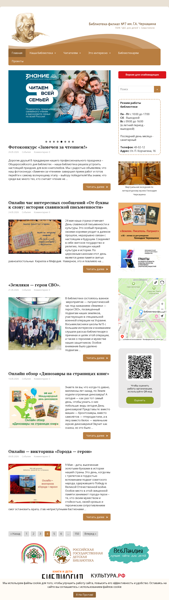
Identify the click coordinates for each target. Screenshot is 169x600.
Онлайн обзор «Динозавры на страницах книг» (58, 373)
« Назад (15, 534)
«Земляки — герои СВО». (34, 285)
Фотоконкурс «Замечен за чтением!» (47, 147)
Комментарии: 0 (42, 152)
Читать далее (95, 187)
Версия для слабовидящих (142, 74)
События (26, 152)
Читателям (70, 53)
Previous (2, 103)
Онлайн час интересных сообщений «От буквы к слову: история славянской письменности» (58, 205)
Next (116, 103)
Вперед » (90, 534)
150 (77, 534)
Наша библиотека (41, 53)
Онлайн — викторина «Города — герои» (50, 451)
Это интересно (98, 53)
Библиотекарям (128, 53)
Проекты (17, 61)
